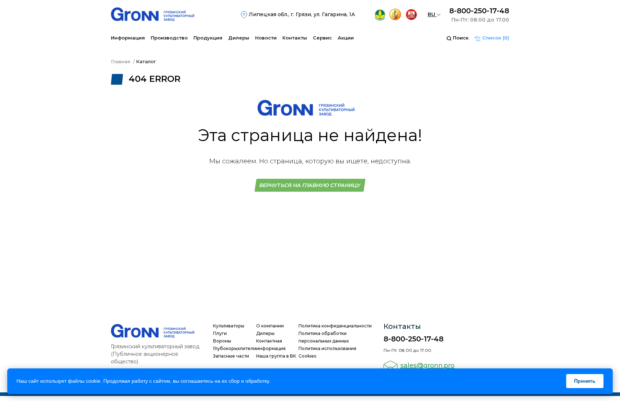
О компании (270, 325)
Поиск (460, 38)
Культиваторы (228, 325)
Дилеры (238, 38)
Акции (346, 38)
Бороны (222, 341)
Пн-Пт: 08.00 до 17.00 (480, 20)
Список (495, 38)
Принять (585, 381)
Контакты (294, 38)
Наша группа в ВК (276, 356)
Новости (266, 38)
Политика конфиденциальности (335, 325)
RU (432, 14)
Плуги (220, 333)
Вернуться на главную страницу (310, 185)
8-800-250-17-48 (479, 10)
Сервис (322, 38)
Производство (169, 38)
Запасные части (231, 356)
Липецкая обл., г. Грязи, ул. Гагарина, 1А (301, 14)
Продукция (207, 38)
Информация (128, 38)
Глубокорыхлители (234, 348)
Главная (120, 61)
